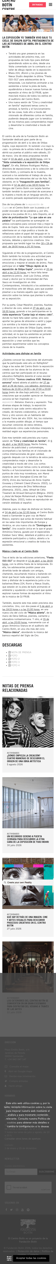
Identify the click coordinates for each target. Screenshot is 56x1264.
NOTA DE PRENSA (21, 652)
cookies (11, 1123)
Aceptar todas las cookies (31, 1258)
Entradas (37, 5)
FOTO (14, 656)
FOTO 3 (15, 662)
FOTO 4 (15, 665)
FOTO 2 (15, 659)
